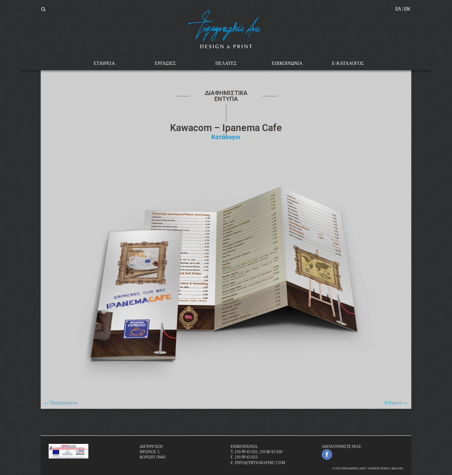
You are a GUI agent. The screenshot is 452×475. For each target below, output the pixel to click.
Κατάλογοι (226, 136)
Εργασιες (165, 63)
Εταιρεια (104, 63)
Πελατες (226, 63)
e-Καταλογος (348, 63)
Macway (397, 468)
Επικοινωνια (287, 63)
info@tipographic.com (260, 462)
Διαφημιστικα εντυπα (226, 95)
